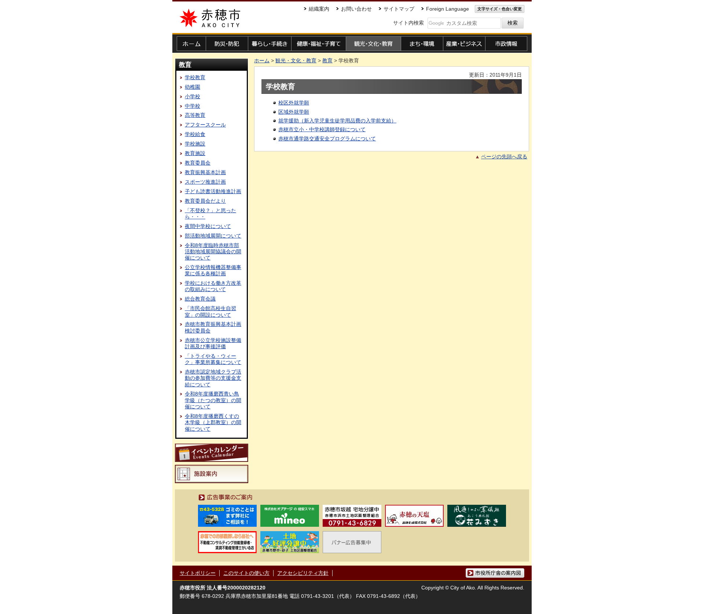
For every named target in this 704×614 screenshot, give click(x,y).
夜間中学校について (208, 226)
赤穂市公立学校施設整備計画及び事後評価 (213, 343)
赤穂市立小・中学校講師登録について (322, 129)
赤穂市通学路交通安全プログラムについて (327, 138)
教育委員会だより (205, 201)
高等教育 (195, 115)
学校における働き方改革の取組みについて (213, 286)
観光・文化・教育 (295, 60)
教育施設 (195, 153)
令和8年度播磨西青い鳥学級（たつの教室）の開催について (213, 400)
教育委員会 (197, 163)
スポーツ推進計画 (205, 182)
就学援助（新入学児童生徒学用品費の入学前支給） (337, 121)
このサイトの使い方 (246, 573)
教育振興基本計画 (205, 172)
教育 (185, 64)
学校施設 (195, 144)
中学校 (192, 106)
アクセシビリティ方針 (303, 573)
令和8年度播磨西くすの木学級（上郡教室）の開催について (213, 422)
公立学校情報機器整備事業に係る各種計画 (213, 270)
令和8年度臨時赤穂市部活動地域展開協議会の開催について (213, 251)
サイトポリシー (198, 573)
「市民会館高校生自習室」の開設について (210, 311)
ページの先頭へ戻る (504, 156)
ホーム (262, 60)
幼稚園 (192, 87)
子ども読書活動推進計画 (213, 191)
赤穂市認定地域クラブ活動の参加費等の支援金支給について (213, 378)
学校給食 (195, 134)
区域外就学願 (293, 112)
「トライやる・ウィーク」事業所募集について (213, 359)
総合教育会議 (200, 299)
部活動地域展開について (213, 236)
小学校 (192, 96)
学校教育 (195, 77)
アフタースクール (205, 125)
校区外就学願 (293, 103)
